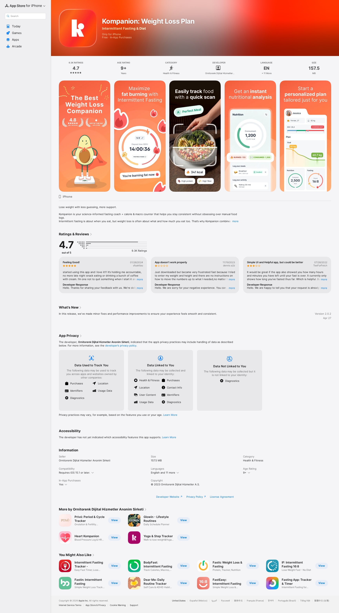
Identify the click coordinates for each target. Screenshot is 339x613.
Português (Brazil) (287, 601)
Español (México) (198, 601)
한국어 (271, 601)
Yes (61, 484)
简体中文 (238, 601)
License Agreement (222, 496)
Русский (225, 601)
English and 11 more (163, 472)
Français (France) (255, 601)
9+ (244, 472)
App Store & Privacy (96, 605)
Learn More (170, 414)
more (235, 221)
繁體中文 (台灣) (321, 601)
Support (134, 605)
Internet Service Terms (70, 605)
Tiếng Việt (305, 601)
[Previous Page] (55, 136)
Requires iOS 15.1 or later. (74, 472)
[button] (25, 26)
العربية (214, 601)
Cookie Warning (118, 605)
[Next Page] (335, 136)
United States (179, 601)
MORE (140, 279)
